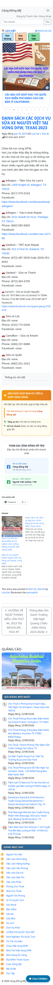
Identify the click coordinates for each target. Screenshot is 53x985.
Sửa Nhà (10, 918)
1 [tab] (5, 109)
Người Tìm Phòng (15, 895)
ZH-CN (48, 30)
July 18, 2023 (20, 133)
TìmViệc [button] (33, 37)
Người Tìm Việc (14, 854)
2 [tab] (9, 109)
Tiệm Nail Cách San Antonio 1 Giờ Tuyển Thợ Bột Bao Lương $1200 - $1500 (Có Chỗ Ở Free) (29, 830)
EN (39, 30)
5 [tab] (22, 109)
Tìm (47, 21)
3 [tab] (13, 109)
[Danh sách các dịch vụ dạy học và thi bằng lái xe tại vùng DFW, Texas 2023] (37, 529)
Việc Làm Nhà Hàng (16, 859)
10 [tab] (43, 109)
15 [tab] (33, 113)
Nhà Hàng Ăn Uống (16, 955)
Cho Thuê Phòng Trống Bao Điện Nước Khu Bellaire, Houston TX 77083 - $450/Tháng (28, 733)
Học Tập (10, 973)
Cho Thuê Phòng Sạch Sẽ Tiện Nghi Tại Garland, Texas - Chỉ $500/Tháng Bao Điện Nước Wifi (28, 771)
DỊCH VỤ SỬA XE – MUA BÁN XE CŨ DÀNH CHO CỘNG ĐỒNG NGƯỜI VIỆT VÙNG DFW (11, 544)
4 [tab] (18, 109)
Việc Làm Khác (13, 881)
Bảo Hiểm (11, 909)
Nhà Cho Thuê (13, 891)
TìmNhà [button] (20, 37)
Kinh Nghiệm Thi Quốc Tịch (20, 936)
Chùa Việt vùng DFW (17, 945)
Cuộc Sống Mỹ (13, 964)
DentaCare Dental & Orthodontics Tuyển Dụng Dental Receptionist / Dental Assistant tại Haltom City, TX (26, 801)
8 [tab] (35, 109)
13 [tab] (24, 113)
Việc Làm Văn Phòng (17, 868)
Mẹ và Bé (11, 968)
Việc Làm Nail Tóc (15, 877)
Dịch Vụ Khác (13, 927)
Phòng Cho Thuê (15, 886)
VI (36, 30)
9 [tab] (39, 109)
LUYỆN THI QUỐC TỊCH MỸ (20, 932)
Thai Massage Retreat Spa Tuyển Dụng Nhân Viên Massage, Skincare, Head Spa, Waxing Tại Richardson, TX (28, 816)
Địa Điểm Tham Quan (17, 959)
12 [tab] (20, 113)
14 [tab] (28, 113)
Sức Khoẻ (11, 904)
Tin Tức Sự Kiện (14, 941)
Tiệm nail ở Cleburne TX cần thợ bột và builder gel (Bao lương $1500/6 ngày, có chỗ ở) (29, 786)
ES (42, 30)
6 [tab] (26, 109)
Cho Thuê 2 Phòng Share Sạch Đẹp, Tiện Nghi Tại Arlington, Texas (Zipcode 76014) (28, 707)
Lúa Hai (35, 133)
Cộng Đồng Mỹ (11, 10)
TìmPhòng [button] (7, 37)
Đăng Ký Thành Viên (27, 16)
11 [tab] (47, 109)
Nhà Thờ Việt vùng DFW (18, 950)
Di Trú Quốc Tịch (15, 900)
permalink (32, 592)
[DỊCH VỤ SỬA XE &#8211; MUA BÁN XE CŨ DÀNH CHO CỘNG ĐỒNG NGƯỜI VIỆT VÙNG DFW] (12, 526)
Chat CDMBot (38, 978)
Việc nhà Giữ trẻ (14, 872)
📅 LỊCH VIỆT (9, 30)
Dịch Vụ (32, 589)
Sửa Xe (45, 133)
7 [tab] (30, 109)
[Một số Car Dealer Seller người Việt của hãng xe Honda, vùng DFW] (13, 566)
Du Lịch (10, 923)
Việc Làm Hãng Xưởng (18, 863)
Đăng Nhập (45, 16)
